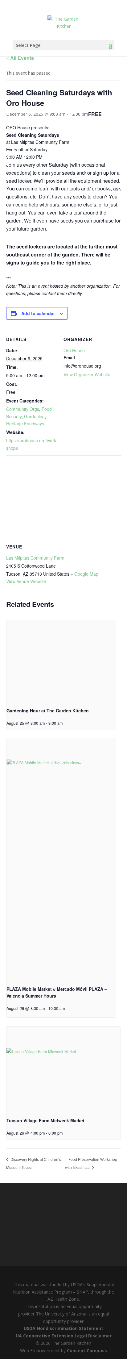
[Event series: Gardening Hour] (65, 723)
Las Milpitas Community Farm (35, 558)
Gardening (34, 416)
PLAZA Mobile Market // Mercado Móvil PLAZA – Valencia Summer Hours (56, 992)
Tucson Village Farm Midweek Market (45, 1120)
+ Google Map (84, 574)
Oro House (74, 350)
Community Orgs (22, 409)
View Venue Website (26, 581)
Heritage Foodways (25, 423)
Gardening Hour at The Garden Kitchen (47, 710)
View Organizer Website (86, 374)
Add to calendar (38, 313)
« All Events (20, 57)
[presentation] (61, 661)
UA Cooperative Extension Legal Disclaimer (64, 1336)
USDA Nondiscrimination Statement (63, 1328)
